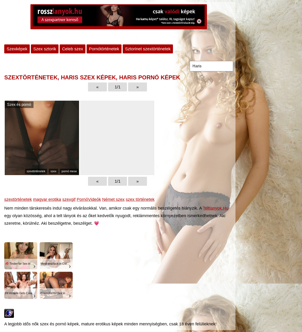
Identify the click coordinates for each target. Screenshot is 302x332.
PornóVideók (89, 199)
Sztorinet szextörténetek (148, 49)
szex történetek (140, 199)
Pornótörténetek (104, 49)
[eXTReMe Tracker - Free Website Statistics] (9, 316)
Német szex (113, 199)
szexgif (69, 199)
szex (53, 171)
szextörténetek (36, 171)
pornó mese (69, 171)
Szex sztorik (44, 49)
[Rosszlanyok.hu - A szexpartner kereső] (118, 16)
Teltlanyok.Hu (215, 208)
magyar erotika (47, 199)
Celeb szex (72, 49)
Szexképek (17, 49)
